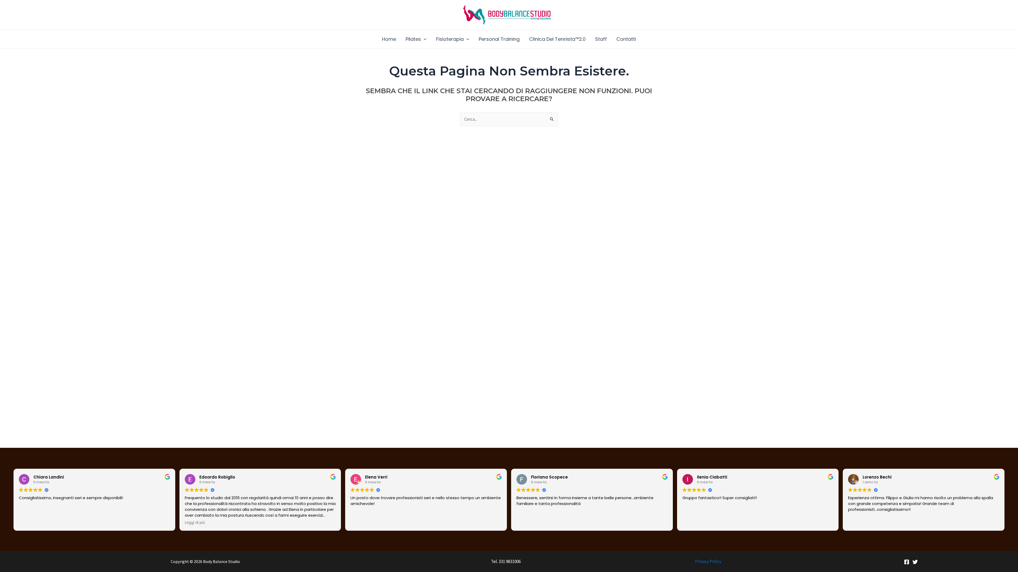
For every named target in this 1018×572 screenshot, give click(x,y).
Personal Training (499, 39)
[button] (424, 39)
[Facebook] (906, 562)
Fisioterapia (450, 39)
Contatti (626, 39)
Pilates (413, 39)
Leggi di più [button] (195, 522)
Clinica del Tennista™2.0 (557, 39)
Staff (601, 39)
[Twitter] (915, 562)
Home (389, 39)
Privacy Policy (708, 561)
